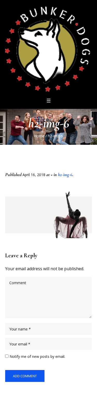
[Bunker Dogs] (48, 48)
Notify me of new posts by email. (37, 356)
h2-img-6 (65, 174)
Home (39, 135)
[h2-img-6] (48, 214)
